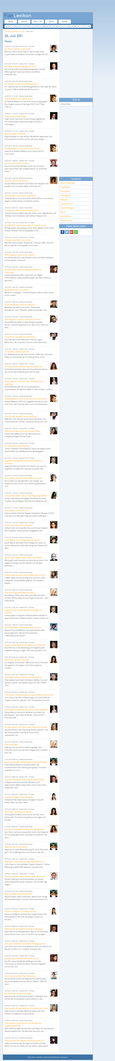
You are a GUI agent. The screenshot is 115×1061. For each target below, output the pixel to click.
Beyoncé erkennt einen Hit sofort (19, 894)
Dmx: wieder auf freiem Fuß (16, 510)
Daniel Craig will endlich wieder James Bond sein (25, 876)
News (10, 22)
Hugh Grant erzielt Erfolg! (15, 116)
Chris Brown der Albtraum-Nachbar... (20, 337)
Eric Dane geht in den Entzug (17, 446)
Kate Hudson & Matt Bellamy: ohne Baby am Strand (26, 1008)
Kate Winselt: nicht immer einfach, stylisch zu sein (25, 225)
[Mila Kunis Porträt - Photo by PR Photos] (53, 659)
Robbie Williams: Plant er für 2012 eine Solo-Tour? (26, 399)
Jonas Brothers (67, 203)
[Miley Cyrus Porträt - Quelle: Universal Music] (53, 430)
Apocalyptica (66, 195)
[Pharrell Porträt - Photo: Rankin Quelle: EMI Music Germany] (53, 627)
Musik (24, 22)
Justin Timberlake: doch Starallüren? (20, 304)
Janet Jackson (66, 216)
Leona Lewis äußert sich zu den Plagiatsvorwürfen (26, 495)
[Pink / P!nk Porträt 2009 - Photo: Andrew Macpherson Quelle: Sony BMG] (53, 592)
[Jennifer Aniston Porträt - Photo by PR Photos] (53, 726)
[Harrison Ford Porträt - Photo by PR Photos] (53, 162)
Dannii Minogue (67, 208)
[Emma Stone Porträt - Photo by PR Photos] (53, 975)
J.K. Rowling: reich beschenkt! (17, 351)
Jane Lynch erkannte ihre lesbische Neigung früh (25, 943)
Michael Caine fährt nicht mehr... (18, 240)
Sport (51, 22)
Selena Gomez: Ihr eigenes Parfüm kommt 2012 (25, 1040)
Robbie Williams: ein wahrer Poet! (19, 99)
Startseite (8, 31)
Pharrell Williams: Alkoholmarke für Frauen (23, 627)
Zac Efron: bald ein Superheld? (17, 49)
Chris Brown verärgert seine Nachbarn (21, 416)
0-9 (89, 26)
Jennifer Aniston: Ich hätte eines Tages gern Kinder (26, 727)
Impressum (64, 1057)
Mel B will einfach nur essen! (16, 290)
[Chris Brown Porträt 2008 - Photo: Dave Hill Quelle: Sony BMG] (53, 336)
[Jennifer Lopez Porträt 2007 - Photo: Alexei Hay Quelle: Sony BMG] (53, 269)
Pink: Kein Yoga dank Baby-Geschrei (20, 592)
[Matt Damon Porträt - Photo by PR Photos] (53, 928)
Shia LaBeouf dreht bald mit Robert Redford (23, 677)
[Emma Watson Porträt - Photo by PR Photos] (53, 380)
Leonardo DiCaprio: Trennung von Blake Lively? (24, 779)
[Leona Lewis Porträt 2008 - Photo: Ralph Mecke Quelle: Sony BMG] (53, 495)
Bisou (63, 212)
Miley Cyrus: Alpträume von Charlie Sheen (22, 431)
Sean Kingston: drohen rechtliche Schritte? (23, 319)
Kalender (15, 31)
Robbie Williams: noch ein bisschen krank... (23, 148)
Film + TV (37, 22)
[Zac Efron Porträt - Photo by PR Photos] (53, 48)
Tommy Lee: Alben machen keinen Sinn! (21, 210)
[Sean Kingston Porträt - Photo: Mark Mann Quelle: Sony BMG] (53, 319)
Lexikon (18, 15)
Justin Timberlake (68, 183)
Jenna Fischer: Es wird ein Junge (18, 993)
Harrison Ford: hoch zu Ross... (17, 163)
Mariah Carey (66, 220)
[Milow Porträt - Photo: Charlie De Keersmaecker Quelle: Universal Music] (53, 557)
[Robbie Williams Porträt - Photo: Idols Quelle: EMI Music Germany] (53, 98)
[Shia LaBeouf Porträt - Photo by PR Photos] (53, 676)
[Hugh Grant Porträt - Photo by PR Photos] (53, 115)
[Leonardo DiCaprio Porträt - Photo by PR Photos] (53, 779)
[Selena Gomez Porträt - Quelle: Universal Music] (53, 1040)
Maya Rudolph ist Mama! (15, 134)
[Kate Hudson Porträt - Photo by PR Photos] (53, 1007)
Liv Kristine (65, 191)
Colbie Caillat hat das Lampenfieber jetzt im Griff (25, 575)
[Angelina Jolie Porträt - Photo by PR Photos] (53, 644)
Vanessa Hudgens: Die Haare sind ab (20, 911)
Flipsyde (64, 199)
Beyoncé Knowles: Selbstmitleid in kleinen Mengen (26, 762)
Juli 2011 (22, 31)
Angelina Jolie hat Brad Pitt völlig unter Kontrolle (25, 645)
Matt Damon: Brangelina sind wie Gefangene (23, 929)
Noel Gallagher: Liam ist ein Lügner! (19, 255)
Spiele (65, 22)
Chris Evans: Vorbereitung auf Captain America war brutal (29, 695)
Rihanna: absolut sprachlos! (16, 181)
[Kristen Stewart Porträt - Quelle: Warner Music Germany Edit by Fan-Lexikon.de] (53, 524)
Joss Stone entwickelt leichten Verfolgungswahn (25, 829)
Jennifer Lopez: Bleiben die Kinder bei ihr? (22, 958)
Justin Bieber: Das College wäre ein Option (22, 540)
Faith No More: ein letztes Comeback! (20, 195)
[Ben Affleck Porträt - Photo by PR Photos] (53, 66)
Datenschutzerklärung (51, 1057)
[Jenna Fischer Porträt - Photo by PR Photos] (53, 993)
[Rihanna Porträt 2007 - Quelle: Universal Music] (53, 180)
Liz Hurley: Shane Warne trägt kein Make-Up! (23, 366)
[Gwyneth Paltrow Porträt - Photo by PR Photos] (53, 460)
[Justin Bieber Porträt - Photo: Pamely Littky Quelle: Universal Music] (53, 539)
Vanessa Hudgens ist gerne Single (19, 797)
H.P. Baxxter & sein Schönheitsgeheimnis (22, 84)
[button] (62, 232)
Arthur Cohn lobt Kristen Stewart (18, 525)
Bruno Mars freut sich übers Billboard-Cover (23, 478)
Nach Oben (31, 1057)
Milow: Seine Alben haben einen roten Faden (23, 557)
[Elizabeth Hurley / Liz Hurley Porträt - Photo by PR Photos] (53, 366)
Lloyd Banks (66, 187)
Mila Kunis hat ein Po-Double (17, 660)
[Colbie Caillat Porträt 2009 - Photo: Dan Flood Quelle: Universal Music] (53, 574)
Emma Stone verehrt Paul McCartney (20, 976)
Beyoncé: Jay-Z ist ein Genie (16, 847)
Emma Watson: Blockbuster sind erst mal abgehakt (26, 709)
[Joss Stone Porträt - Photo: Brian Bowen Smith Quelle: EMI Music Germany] (53, 828)
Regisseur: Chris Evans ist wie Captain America (24, 861)
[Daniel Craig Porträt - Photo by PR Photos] (53, 876)
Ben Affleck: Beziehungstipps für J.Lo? (20, 66)
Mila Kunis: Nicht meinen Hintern (18, 812)
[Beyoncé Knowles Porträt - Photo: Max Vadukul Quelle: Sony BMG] (53, 761)
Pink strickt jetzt (11, 744)
